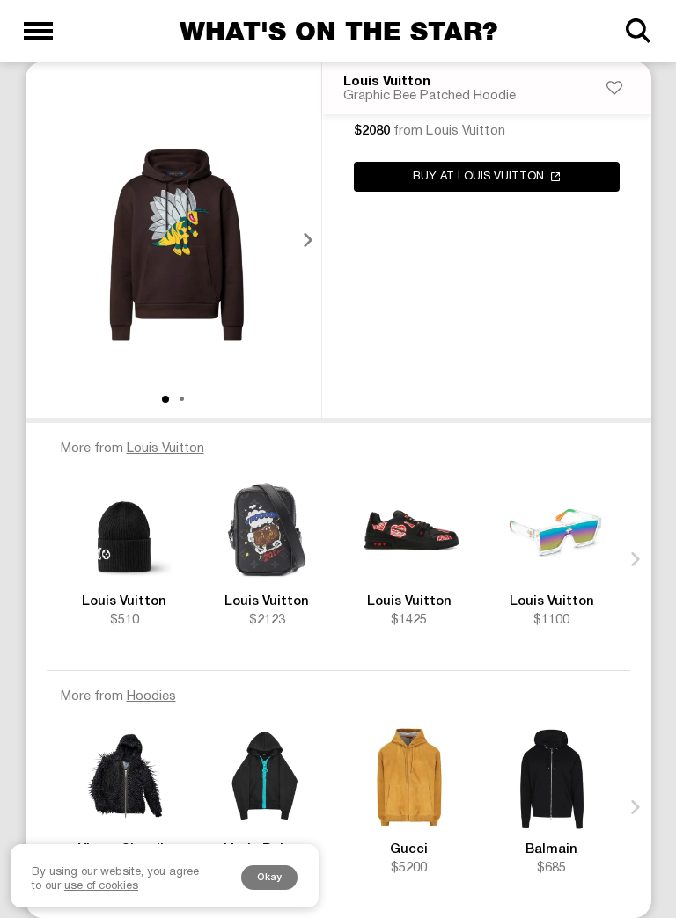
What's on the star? (338, 31)
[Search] (637, 30)
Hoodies (151, 696)
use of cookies (101, 886)
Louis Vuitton (386, 82)
